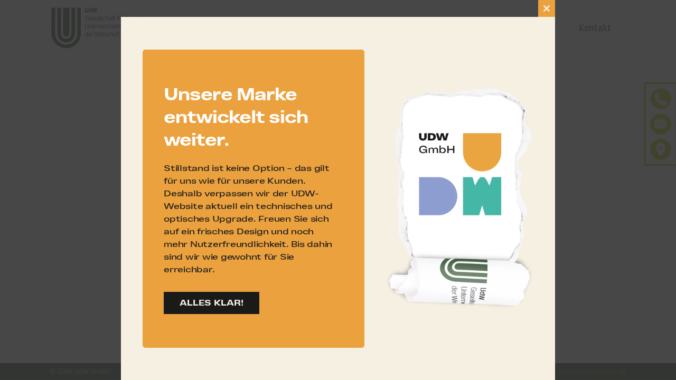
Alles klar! (211, 303)
